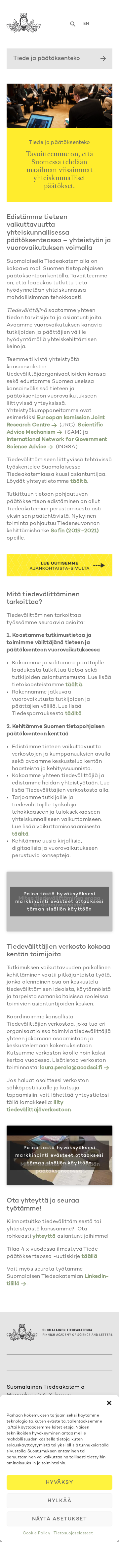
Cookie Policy (36, 1533)
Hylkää (59, 1501)
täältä (78, 481)
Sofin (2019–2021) (75, 531)
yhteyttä (44, 1236)
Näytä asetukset (59, 1519)
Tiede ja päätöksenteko (46, 58)
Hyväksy (59, 1482)
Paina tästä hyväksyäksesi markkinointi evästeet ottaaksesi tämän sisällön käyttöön (59, 902)
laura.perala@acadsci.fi (71, 1068)
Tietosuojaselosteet (73, 1533)
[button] (109, 1403)
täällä (89, 1257)
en (86, 24)
